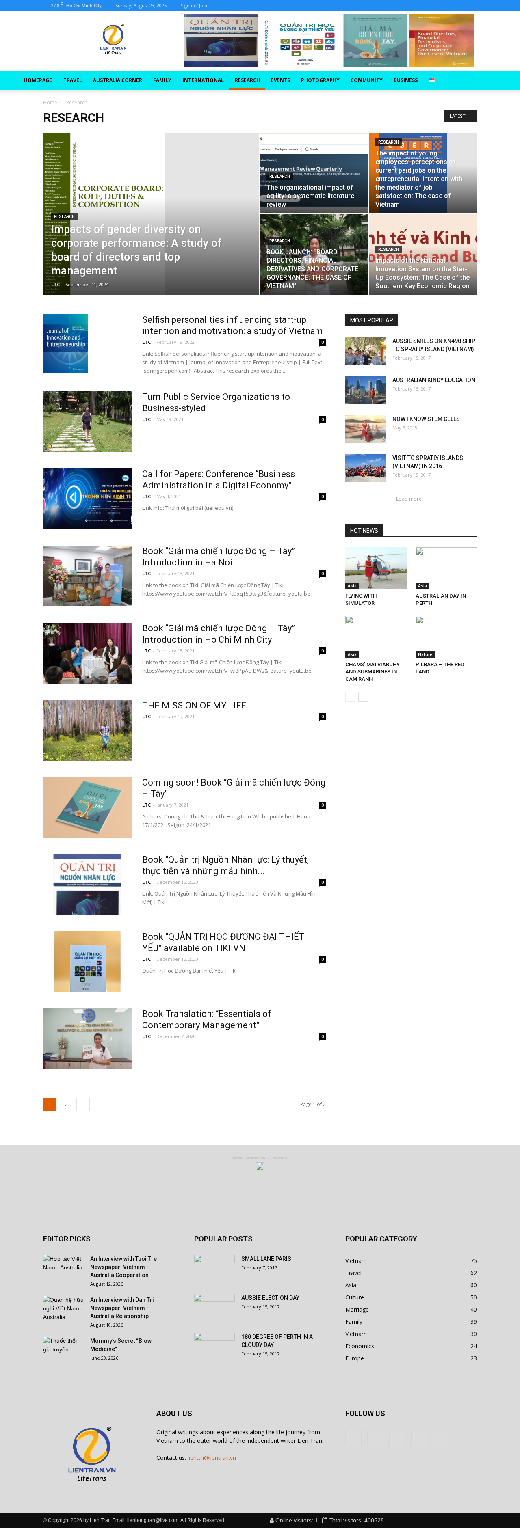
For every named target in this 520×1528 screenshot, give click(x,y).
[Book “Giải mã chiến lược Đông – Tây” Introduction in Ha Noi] (87, 576)
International (203, 80)
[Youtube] (273, 5)
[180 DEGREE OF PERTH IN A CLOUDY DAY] (214, 1347)
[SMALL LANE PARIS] (214, 1269)
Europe (354, 1358)
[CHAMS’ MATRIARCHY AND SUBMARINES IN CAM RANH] (376, 637)
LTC (55, 284)
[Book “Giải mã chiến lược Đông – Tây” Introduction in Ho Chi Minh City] (87, 653)
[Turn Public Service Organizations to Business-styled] (87, 421)
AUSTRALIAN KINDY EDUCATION (433, 380)
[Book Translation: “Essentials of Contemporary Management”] (87, 1038)
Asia (352, 586)
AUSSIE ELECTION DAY (270, 1298)
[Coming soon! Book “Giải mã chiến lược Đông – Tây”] (87, 807)
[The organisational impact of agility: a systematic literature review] (314, 173)
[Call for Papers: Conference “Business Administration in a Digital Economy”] (87, 498)
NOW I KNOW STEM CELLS (426, 419)
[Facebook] (220, 5)
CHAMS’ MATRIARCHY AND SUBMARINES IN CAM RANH (372, 671)
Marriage (357, 1309)
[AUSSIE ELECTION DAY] (214, 1308)
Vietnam (356, 1261)
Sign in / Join (194, 5)
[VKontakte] (260, 5)
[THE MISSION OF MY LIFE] (87, 730)
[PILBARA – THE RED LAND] (446, 637)
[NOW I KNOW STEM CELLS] (365, 429)
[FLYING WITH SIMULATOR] (376, 568)
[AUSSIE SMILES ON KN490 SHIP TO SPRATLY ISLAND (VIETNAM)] (365, 351)
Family (162, 80)
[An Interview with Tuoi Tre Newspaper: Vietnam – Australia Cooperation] (63, 1269)
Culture (354, 1297)
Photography (320, 80)
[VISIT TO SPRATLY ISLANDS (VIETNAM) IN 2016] (365, 468)
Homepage (38, 80)
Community (367, 80)
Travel (72, 80)
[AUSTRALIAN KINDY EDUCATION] (365, 390)
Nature (425, 654)
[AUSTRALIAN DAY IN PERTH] (446, 568)
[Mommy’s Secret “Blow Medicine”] (63, 1351)
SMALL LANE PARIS (266, 1259)
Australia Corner (117, 80)
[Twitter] (233, 5)
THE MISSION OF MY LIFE (194, 705)
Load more (409, 498)
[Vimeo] (246, 5)
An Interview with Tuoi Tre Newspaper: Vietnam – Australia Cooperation (123, 1267)
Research (247, 80)
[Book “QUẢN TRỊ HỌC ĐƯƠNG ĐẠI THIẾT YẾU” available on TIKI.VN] (87, 961)
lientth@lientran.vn (212, 1457)
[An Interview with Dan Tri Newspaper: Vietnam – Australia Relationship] (63, 1310)
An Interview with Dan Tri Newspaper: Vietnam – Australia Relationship (122, 1308)
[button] (492, 80)
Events (280, 80)
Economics (359, 1346)
